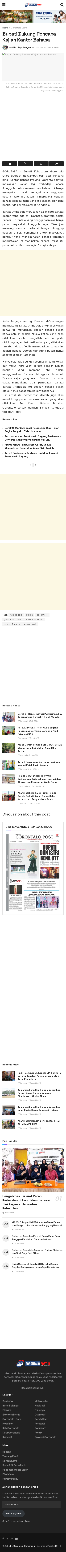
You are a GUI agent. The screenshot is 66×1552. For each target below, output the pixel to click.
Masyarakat (30, 624)
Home (5, 28)
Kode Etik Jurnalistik (14, 1465)
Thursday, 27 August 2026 (30, 1083)
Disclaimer (8, 1474)
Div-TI (58, 1546)
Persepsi (40, 1423)
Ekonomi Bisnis (11, 1414)
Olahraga (40, 1410)
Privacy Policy (10, 1478)
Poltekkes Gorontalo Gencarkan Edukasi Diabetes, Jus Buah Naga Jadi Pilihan (37, 1252)
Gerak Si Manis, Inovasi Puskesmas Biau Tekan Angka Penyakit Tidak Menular (40, 715)
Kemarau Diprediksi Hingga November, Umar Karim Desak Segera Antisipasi (39, 1108)
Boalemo (7, 1401)
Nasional (40, 1405)
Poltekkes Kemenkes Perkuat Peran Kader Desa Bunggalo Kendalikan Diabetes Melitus (36, 1238)
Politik (38, 1432)
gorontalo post (12, 619)
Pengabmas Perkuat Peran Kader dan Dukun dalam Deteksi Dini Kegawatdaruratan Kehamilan (26, 1202)
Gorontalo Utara (19, 28)
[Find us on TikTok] (12, 1539)
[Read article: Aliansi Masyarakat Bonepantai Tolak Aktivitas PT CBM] (8, 1123)
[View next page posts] (35, 465)
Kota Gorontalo (11, 1432)
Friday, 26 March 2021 (47, 47)
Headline (7, 1423)
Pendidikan (41, 1419)
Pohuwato (40, 1428)
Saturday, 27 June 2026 (29, 738)
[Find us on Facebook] (3, 1539)
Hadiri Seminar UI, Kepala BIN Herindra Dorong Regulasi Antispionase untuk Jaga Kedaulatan (39, 1076)
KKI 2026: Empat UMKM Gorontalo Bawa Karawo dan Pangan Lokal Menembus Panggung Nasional (37, 1224)
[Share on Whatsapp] (41, 163)
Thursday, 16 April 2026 (29, 769)
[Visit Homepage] (33, 4)
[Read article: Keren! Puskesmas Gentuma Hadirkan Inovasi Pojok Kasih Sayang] (8, 765)
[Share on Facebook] (9, 163)
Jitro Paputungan (21, 47)
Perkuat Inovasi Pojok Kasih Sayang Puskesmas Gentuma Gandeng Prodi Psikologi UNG (38, 730)
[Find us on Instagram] (7, 1539)
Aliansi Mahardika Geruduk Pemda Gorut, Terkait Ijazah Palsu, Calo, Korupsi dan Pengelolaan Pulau (37, 796)
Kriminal (7, 1437)
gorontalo (42, 615)
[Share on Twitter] (25, 163)
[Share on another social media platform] (56, 163)
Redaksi (6, 1451)
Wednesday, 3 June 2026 (29, 755)
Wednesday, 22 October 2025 (31, 786)
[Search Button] (62, 5)
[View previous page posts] (30, 465)
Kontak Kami (9, 1460)
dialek (29, 615)
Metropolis (41, 1401)
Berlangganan (13, 1513)
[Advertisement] (33, 128)
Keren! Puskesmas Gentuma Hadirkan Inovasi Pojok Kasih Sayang (39, 763)
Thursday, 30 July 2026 (28, 721)
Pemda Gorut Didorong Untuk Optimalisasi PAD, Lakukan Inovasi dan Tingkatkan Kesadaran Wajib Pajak (39, 778)
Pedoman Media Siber (15, 1469)
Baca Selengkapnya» (33, 1387)
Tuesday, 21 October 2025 (29, 803)
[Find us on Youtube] (16, 1539)
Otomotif (40, 1414)
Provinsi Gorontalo (45, 1437)
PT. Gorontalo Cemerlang (22, 1546)
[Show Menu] (3, 5)
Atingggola (16, 615)
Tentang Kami (10, 1456)
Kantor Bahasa (12, 624)
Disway (6, 1410)
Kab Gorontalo (10, 1428)
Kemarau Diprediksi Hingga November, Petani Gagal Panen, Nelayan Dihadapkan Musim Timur (39, 1093)
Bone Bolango (10, 1405)
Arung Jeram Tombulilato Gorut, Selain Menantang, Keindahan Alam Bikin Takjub (40, 747)
